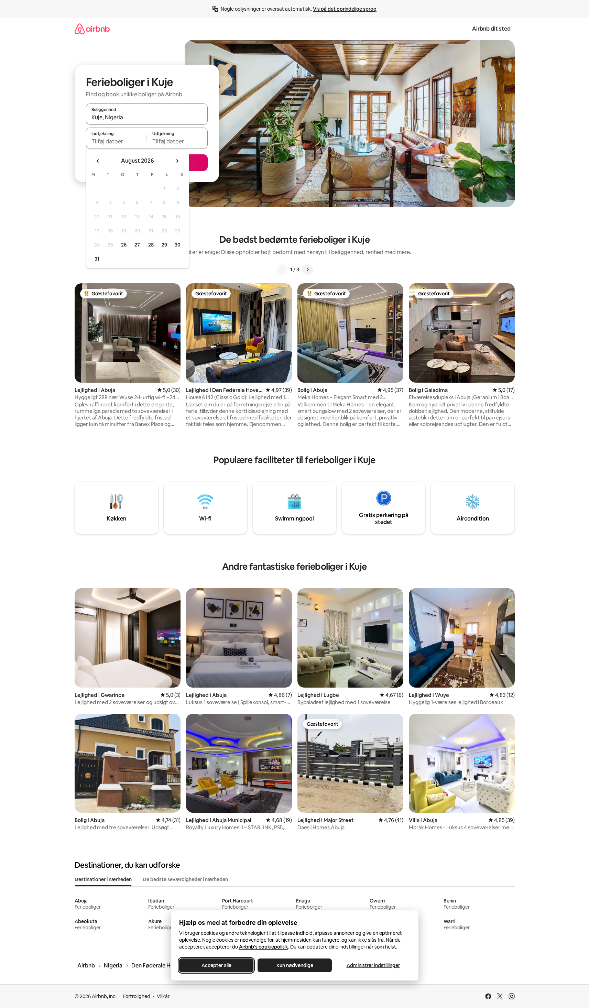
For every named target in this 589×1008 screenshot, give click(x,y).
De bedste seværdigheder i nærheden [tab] (185, 879)
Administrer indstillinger (373, 965)
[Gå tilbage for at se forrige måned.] (98, 161)
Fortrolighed (136, 996)
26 (124, 245)
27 (137, 245)
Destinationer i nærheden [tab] (103, 879)
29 (164, 245)
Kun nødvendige (294, 965)
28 (151, 245)
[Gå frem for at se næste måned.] (177, 161)
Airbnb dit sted (491, 28)
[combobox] (146, 117)
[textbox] (116, 141)
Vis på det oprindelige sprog (345, 9)
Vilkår (163, 996)
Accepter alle (216, 965)
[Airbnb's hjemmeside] (92, 29)
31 (97, 259)
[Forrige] (281, 269)
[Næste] (307, 269)
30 (178, 245)
